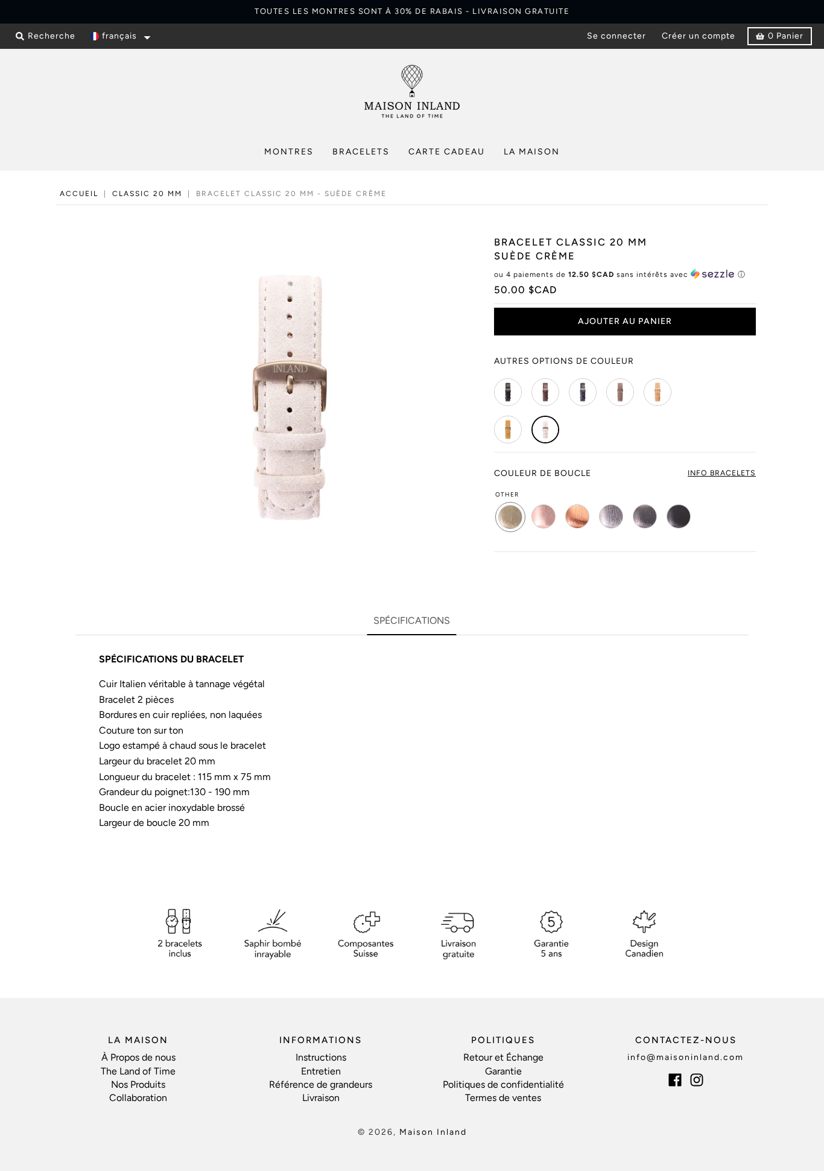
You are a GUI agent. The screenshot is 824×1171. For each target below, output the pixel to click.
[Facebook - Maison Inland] (675, 1080)
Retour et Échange (503, 1057)
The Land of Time (138, 1071)
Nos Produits (138, 1084)
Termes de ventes (503, 1097)
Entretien (321, 1071)
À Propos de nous (138, 1057)
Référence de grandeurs (320, 1084)
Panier (785, 36)
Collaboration (138, 1097)
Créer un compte (698, 36)
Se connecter (616, 36)
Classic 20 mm (147, 193)
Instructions (321, 1057)
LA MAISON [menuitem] (532, 152)
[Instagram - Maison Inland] (696, 1080)
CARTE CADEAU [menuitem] (446, 152)
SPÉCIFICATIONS (411, 620)
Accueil (79, 193)
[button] (119, 36)
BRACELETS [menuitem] (361, 152)
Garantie (503, 1071)
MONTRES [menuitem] (289, 152)
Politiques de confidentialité (503, 1084)
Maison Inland (433, 1132)
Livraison (321, 1097)
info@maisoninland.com (685, 1057)
